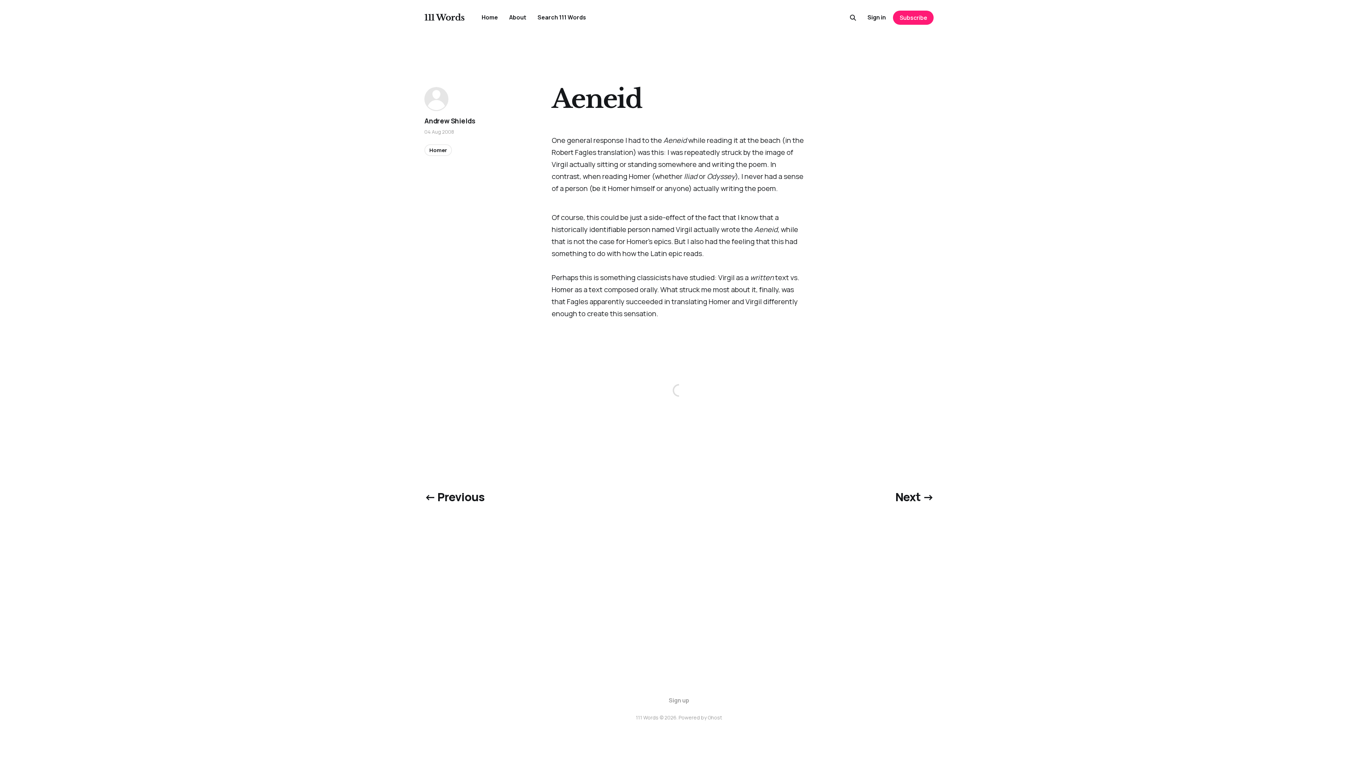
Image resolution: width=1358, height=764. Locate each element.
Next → (914, 497)
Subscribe (913, 18)
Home (490, 17)
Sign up (679, 700)
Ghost (715, 717)
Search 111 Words (562, 17)
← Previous (454, 497)
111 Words (444, 17)
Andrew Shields (449, 121)
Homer (438, 150)
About (517, 17)
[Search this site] (853, 17)
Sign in (876, 17)
